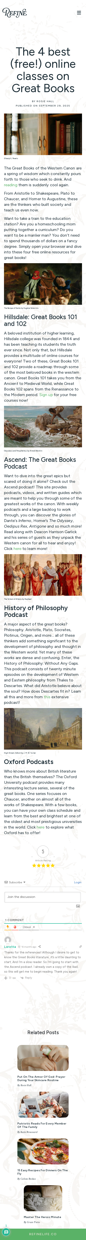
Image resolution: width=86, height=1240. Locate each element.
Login (77, 882)
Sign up (46, 394)
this (47, 696)
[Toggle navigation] (79, 12)
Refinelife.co (43, 1234)
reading (10, 184)
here (17, 548)
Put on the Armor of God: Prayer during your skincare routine (41, 1078)
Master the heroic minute (42, 1217)
